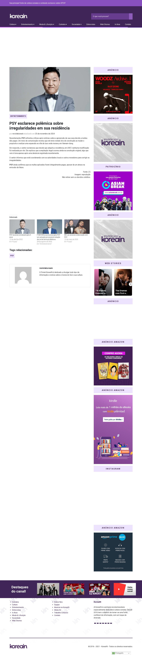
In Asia (117, 24)
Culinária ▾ (63, 24)
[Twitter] (120, 3)
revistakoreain (17, 134)
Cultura (14, 605)
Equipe (57, 605)
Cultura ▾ (13, 24)
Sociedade (16, 618)
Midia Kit (57, 610)
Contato (128, 24)
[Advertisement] (71, 44)
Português (119, 653)
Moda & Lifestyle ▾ (46, 24)
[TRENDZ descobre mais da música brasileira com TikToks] (48, 589)
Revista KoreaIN (18, 16)
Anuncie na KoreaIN (61, 607)
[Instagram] (118, 3)
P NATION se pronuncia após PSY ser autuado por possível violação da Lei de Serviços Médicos (48, 237)
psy (12, 256)
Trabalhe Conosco (61, 613)
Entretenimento (18, 116)
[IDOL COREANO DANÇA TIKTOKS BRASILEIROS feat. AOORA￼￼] (74, 589)
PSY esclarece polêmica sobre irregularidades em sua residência (39, 126)
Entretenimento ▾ (27, 24)
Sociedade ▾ (76, 24)
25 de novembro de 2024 (45, 134)
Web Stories (105, 24)
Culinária (15, 602)
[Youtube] (123, 3)
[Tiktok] (128, 3)
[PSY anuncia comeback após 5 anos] (22, 226)
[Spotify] (126, 3)
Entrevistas (90, 24)
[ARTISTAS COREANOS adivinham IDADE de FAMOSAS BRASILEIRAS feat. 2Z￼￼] (99, 589)
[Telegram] (131, 3)
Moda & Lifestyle (19, 615)
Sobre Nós (58, 602)
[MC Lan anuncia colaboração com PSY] (77, 226)
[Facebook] (115, 3)
